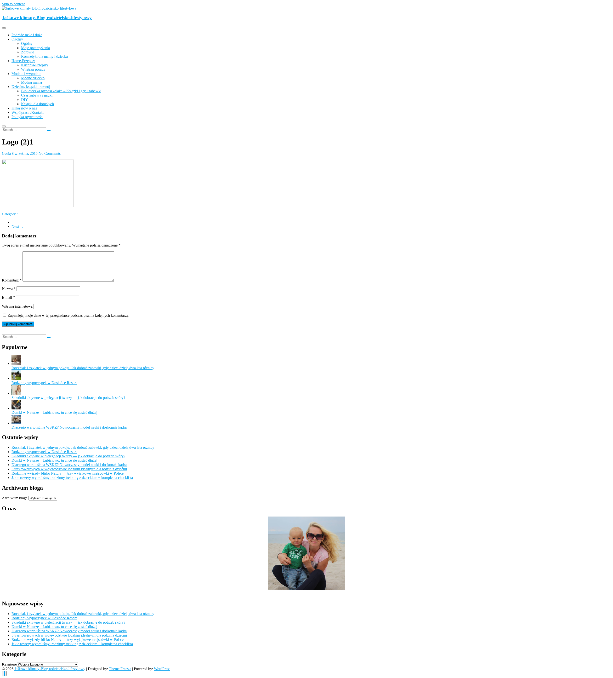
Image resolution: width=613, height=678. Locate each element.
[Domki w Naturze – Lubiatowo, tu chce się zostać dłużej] (16, 408)
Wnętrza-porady (33, 69)
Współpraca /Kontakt (27, 112)
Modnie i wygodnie (26, 74)
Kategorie (9, 664)
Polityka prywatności (27, 117)
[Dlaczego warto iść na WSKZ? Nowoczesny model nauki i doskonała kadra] (16, 423)
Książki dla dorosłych (37, 104)
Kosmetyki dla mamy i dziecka (44, 56)
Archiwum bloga (15, 498)
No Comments (50, 153)
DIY (24, 100)
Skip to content (13, 4)
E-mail (8, 297)
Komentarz (12, 280)
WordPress (162, 669)
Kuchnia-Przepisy (34, 65)
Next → (17, 226)
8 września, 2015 (25, 153)
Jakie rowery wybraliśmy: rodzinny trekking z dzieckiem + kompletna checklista (72, 478)
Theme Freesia (120, 669)
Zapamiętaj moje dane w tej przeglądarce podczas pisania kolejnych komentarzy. (68, 315)
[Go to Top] (4, 673)
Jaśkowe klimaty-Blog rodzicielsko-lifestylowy (47, 17)
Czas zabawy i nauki (36, 95)
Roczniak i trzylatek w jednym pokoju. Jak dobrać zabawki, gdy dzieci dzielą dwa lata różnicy (82, 368)
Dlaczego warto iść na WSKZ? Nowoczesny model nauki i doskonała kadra (69, 427)
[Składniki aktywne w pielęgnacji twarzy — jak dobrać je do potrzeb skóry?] (16, 393)
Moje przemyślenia (35, 48)
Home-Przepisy (23, 61)
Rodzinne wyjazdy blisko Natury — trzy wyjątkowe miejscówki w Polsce (67, 473)
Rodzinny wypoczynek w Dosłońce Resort (44, 383)
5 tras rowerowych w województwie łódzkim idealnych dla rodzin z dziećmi (69, 469)
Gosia (7, 153)
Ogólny (17, 39)
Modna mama (31, 82)
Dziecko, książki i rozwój (30, 87)
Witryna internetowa (17, 306)
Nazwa (9, 289)
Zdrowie (27, 52)
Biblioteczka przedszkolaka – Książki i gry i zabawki (61, 91)
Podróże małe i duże (26, 35)
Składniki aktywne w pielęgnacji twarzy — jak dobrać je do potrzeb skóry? (68, 398)
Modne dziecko (33, 78)
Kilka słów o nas (24, 108)
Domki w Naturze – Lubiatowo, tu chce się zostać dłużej (54, 412)
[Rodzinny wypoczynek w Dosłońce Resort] (16, 378)
